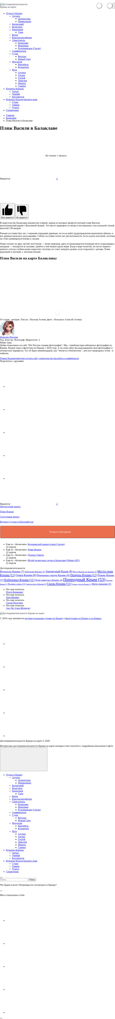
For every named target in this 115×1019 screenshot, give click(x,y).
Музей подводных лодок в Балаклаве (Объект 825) (54, 560)
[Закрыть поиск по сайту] (1, 890)
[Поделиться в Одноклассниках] (28, 432)
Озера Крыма (26, 575)
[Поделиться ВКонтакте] (28, 386)
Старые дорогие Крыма (81, 584)
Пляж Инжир (34, 549)
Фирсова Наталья (9, 337)
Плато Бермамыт (14, 592)
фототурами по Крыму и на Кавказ (83, 618)
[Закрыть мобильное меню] (1, 877)
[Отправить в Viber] (28, 455)
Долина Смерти (36, 555)
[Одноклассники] (28, 689)
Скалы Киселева (14, 603)
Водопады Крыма (12, 571)
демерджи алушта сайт (26, 358)
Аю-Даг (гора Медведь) (18, 608)
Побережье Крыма (19, 580)
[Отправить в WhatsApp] (28, 478)
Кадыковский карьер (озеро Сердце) (46, 544)
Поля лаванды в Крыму (49, 580)
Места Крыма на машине (85, 572)
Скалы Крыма (59, 584)
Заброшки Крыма (35, 571)
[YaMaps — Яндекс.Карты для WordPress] (58, 313)
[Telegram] (28, 713)
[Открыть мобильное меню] (114, 6)
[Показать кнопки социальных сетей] (99, 6)
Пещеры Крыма (83, 575)
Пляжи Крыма (7, 358)
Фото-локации (101, 584)
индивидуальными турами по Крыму (44, 618)
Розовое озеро (16, 584)
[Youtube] (28, 666)
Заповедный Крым (59, 571)
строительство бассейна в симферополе (58, 358)
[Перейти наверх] (23, 759)
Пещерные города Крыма (53, 575)
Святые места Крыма (36, 584)
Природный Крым (84, 579)
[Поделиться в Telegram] (28, 409)
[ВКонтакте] (28, 643)
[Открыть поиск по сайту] (110, 6)
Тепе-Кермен (12, 597)
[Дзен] (28, 736)
